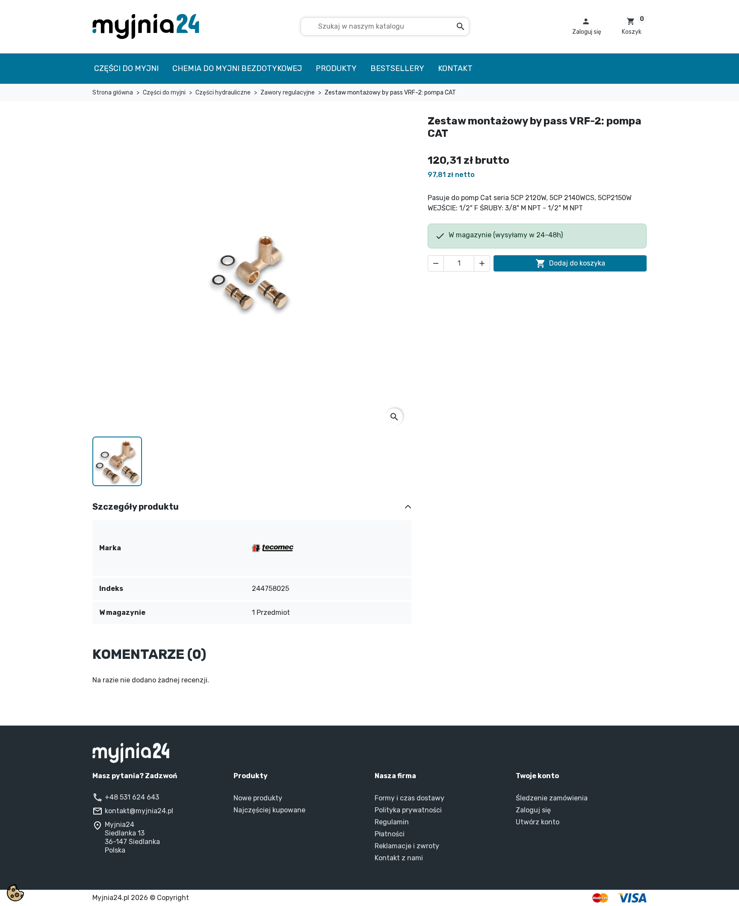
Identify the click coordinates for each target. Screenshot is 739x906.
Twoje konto (537, 776)
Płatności (390, 834)
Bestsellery (397, 68)
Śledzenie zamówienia (552, 798)
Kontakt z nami (399, 858)
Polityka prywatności (408, 810)
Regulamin (392, 822)
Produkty (336, 68)
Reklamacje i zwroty (407, 846)
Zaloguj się (533, 810)
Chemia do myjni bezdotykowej (237, 68)
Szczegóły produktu (135, 507)
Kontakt (455, 68)
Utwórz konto (537, 822)
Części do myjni (126, 68)
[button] (586, 26)
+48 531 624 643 (132, 797)
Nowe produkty (258, 798)
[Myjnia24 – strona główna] (369, 753)
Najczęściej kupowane (269, 810)
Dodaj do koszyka (570, 263)
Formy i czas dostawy (409, 798)
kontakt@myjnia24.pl (139, 811)
